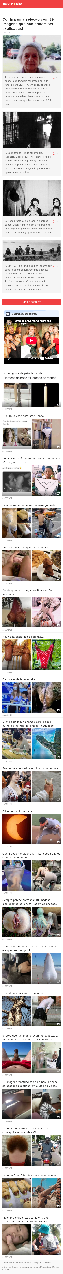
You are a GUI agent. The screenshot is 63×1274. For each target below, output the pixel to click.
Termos (36, 1267)
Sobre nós (6, 1267)
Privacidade (46, 1267)
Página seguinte (31, 301)
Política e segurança (22, 1267)
